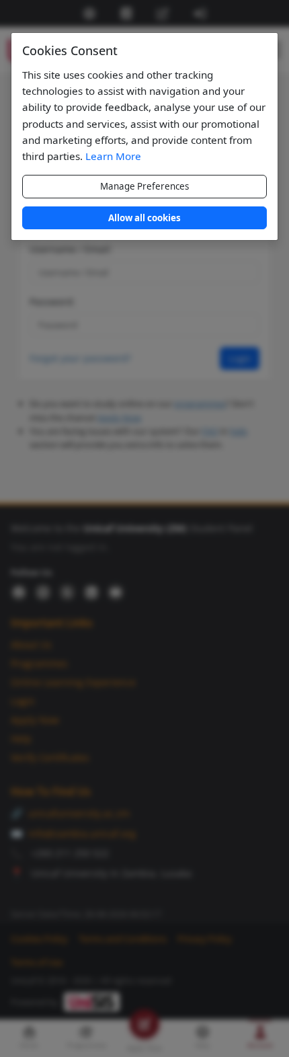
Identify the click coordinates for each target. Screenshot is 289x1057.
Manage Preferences (144, 186)
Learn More (113, 156)
